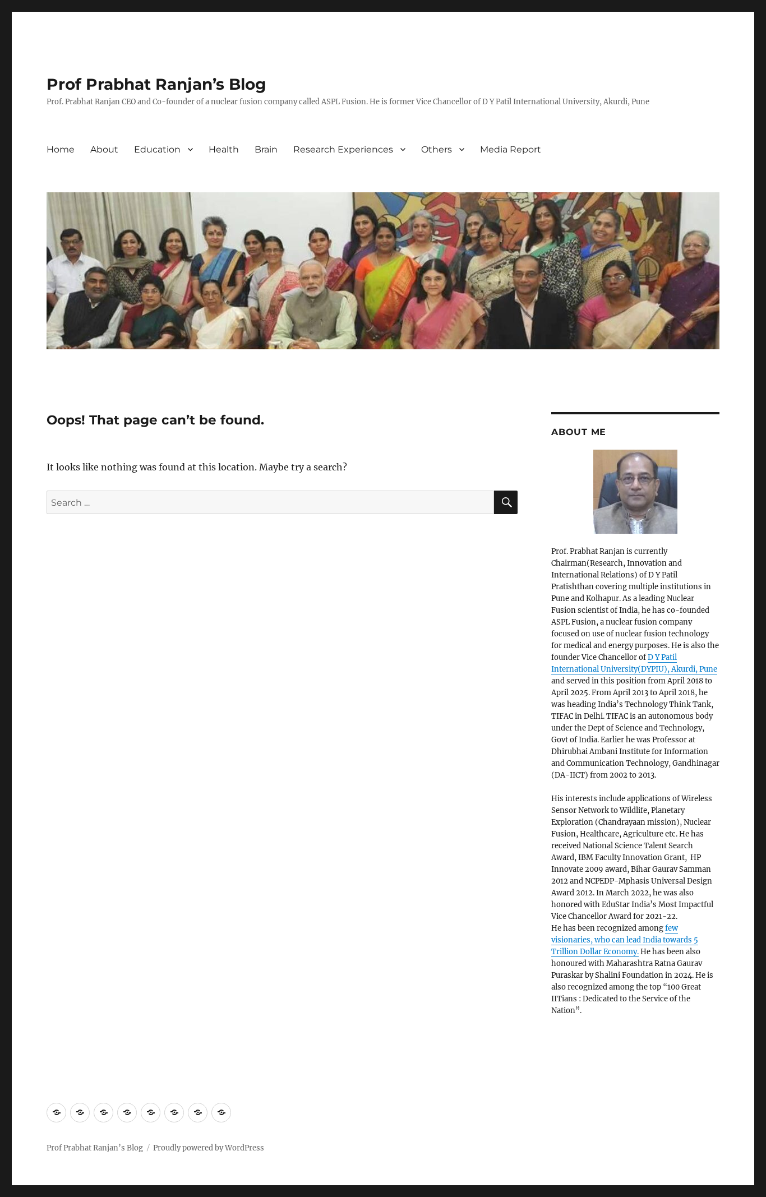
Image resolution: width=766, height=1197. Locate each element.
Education (157, 149)
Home (61, 149)
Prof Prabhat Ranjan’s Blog (156, 84)
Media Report (510, 149)
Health (224, 149)
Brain (266, 149)
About (104, 149)
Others (436, 149)
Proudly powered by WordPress (208, 1148)
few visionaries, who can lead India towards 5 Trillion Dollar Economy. (624, 939)
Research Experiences (343, 149)
